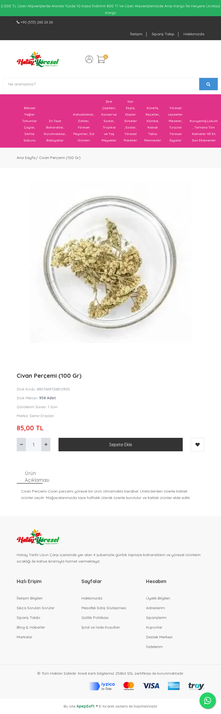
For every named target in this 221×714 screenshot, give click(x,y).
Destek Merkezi (159, 637)
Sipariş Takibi (28, 617)
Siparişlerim (156, 617)
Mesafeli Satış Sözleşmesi (103, 607)
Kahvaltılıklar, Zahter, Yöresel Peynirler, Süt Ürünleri (83, 127)
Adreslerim (155, 607)
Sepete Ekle (120, 444)
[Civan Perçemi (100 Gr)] (110, 262)
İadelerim (154, 646)
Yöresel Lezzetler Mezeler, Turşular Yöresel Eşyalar (175, 124)
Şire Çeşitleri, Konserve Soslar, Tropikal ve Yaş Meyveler (109, 120)
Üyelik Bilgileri (158, 598)
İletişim (136, 34)
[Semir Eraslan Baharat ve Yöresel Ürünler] (38, 59)
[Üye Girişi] (89, 59)
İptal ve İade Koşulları (100, 627)
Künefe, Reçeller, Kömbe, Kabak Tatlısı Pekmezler (152, 124)
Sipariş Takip (163, 34)
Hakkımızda (194, 34)
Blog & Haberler (31, 627)
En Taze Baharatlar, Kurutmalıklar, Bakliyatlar (55, 130)
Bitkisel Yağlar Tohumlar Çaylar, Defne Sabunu (29, 124)
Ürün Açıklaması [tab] (34, 476)
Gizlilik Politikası (95, 617)
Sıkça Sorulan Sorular (35, 607)
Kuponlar (154, 627)
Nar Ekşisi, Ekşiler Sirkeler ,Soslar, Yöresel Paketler (130, 120)
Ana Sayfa (26, 157)
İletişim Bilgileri (30, 598)
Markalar (24, 637)
